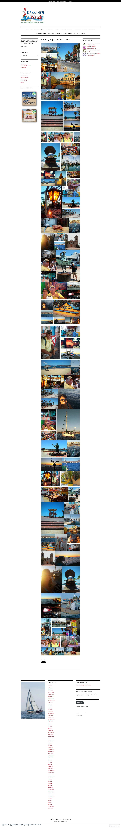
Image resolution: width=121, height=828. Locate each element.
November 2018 (51, 772)
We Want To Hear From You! (41, 33)
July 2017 (50, 798)
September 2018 (51, 776)
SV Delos (22, 82)
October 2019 (50, 753)
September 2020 (51, 740)
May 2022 (50, 707)
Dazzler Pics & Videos (67, 33)
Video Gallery (70, 1)
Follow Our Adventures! (84, 691)
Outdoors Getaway (24, 75)
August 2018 (50, 777)
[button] (49, 48)
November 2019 (51, 751)
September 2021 (51, 719)
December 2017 (51, 791)
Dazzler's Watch (24, 80)
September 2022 (51, 700)
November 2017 (51, 793)
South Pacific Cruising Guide (39, 29)
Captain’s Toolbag (50, 29)
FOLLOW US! (79, 702)
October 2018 (50, 774)
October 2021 (50, 717)
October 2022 (50, 698)
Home (27, 29)
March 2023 (50, 690)
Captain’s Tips (50, 33)
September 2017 (51, 796)
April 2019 (50, 764)
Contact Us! (83, 33)
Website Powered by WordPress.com (60, 821)
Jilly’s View (57, 29)
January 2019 (50, 768)
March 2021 (50, 730)
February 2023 (51, 692)
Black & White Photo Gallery (61, 1)
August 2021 (50, 721)
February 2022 (51, 713)
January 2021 (50, 734)
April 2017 (50, 804)
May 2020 (50, 743)
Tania (88, 46)
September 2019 (51, 755)
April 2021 (50, 728)
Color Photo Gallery (52, 1)
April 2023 (50, 688)
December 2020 (51, 736)
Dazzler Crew (76, 33)
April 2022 (50, 709)
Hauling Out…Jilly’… (91, 44)
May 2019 (50, 762)
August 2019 (50, 757)
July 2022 (50, 704)
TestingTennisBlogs (24, 77)
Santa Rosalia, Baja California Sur (83, 685)
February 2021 (51, 732)
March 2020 (50, 747)
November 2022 (51, 696)
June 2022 (50, 705)
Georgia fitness (23, 79)
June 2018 (50, 781)
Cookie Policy (29, 825)
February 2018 (51, 789)
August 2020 (50, 741)
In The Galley (58, 33)
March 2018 (50, 787)
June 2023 (50, 685)
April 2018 (50, 785)
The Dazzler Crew (77, 29)
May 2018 (50, 783)
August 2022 (50, 702)
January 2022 (50, 715)
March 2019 (50, 766)
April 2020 (50, 745)
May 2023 (50, 687)
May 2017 (50, 802)
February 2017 (51, 806)
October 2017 (50, 794)
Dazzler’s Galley (92, 29)
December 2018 (51, 770)
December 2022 (51, 694)
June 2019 (50, 760)
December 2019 (51, 749)
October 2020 (50, 738)
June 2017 (50, 800)
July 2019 (50, 758)
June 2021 (50, 724)
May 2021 (50, 726)
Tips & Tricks (84, 29)
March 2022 (50, 711)
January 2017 (50, 808)
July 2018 (50, 779)
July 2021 (50, 722)
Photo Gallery (69, 29)
